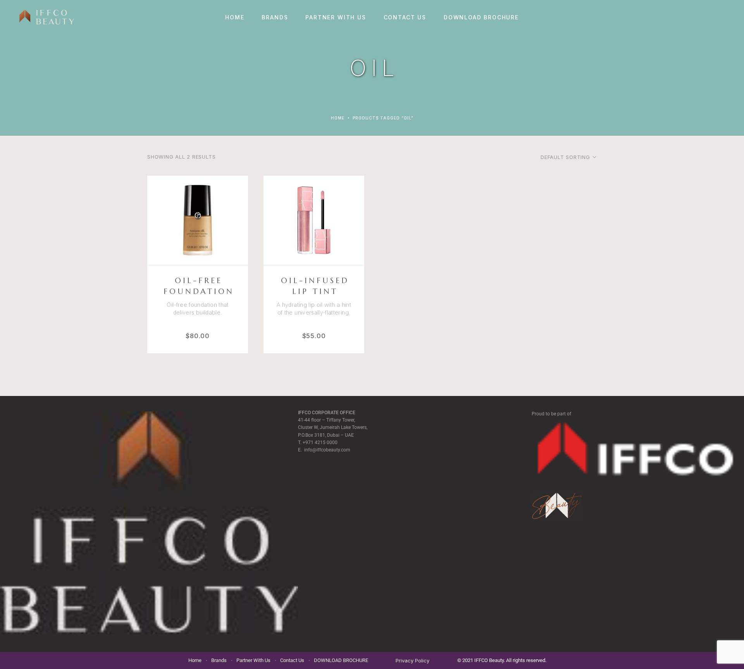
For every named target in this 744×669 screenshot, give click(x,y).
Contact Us (405, 17)
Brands (275, 17)
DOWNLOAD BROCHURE (481, 17)
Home (234, 17)
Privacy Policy (412, 660)
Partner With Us (335, 17)
